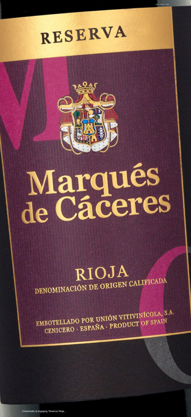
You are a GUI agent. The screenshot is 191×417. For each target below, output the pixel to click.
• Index (167, 4)
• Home (157, 4)
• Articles (162, 4)
